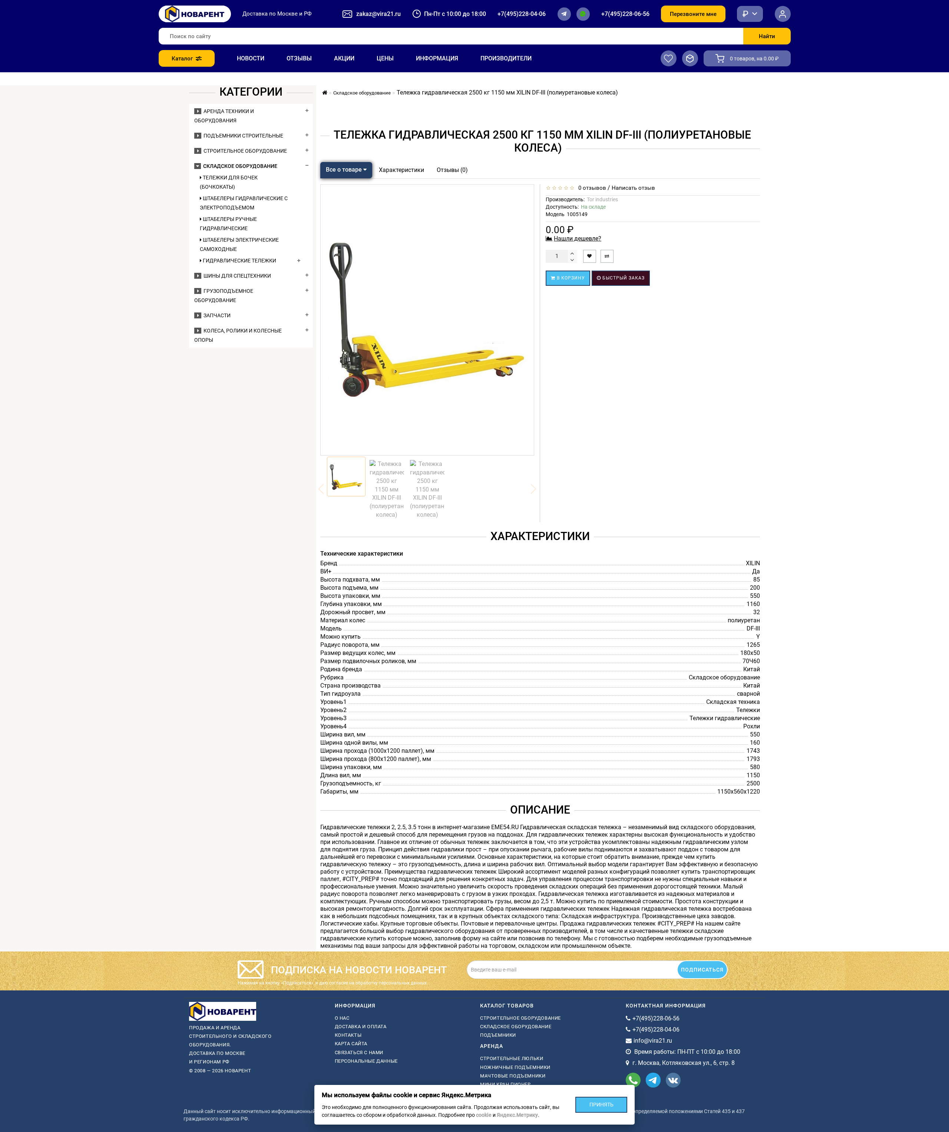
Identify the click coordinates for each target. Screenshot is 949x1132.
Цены (385, 58)
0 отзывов (590, 188)
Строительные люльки (511, 1058)
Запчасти (216, 315)
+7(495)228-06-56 (625, 13)
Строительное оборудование (244, 151)
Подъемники (498, 1035)
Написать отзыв (633, 188)
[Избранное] (669, 58)
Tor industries (602, 199)
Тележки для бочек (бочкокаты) (229, 182)
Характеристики (401, 169)
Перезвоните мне (693, 14)
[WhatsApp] (583, 14)
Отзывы (299, 58)
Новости (250, 58)
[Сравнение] (690, 58)
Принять (601, 1105)
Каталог (182, 58)
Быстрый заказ (623, 278)
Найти (767, 36)
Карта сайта (351, 1043)
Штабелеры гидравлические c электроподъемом (244, 203)
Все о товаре (344, 169)
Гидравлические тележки (239, 261)
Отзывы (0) (452, 169)
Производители (506, 58)
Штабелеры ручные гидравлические (228, 223)
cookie (484, 1115)
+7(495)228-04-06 (521, 13)
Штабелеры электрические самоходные (239, 244)
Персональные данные (366, 1061)
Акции (344, 58)
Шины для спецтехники (236, 276)
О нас (342, 1018)
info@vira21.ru (653, 1040)
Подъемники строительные (242, 136)
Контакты (348, 1035)
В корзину (570, 278)
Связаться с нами (359, 1052)
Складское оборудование (239, 166)
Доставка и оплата (361, 1026)
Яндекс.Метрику (517, 1115)
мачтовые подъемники (512, 1076)
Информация (437, 58)
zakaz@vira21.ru (378, 13)
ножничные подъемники (515, 1067)
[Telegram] (564, 14)
